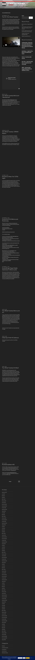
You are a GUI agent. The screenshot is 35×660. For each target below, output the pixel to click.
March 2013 (4, 552)
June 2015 (3, 512)
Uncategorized (4, 649)
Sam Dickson (24, 51)
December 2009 (4, 615)
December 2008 (4, 636)
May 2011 (3, 586)
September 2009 (4, 620)
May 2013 (3, 548)
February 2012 (4, 571)
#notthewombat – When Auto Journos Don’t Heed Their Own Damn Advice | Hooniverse (27, 44)
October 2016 (4, 507)
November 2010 (4, 596)
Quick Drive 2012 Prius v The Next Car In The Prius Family (27, 63)
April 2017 (3, 497)
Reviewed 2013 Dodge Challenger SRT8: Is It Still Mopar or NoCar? (27, 69)
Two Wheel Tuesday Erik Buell (10, 368)
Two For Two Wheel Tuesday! (10, 17)
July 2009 (3, 624)
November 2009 (4, 617)
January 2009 (4, 634)
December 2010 (4, 595)
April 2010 (3, 608)
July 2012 (3, 564)
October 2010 (4, 598)
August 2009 (4, 622)
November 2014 (4, 519)
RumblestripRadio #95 (8, 464)
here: (9, 323)
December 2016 (4, 504)
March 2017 (3, 499)
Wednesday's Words (5, 652)
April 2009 (3, 629)
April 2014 (3, 531)
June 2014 (3, 528)
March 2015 (4, 516)
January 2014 (4, 535)
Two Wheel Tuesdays (5, 647)
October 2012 (4, 559)
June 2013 (3, 547)
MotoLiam (12, 99)
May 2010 (3, 607)
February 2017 (4, 500)
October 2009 (4, 619)
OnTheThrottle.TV (5, 100)
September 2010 (4, 600)
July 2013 (3, 545)
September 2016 (4, 509)
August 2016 (4, 511)
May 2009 (3, 627)
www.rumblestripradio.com (11, 472)
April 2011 (3, 588)
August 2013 (4, 543)
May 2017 (3, 495)
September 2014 (4, 523)
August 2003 (4, 639)
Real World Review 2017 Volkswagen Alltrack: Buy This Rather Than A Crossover (27, 28)
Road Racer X (13, 470)
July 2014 (3, 526)
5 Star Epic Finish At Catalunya (10, 337)
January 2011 (4, 593)
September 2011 (4, 579)
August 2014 (4, 524)
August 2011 (4, 581)
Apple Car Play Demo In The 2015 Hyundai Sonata (27, 52)
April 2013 (3, 550)
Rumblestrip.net (16, 4)
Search (23, 15)
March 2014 (4, 533)
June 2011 (3, 584)
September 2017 (4, 492)
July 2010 (3, 603)
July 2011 (3, 583)
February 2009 (4, 632)
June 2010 (3, 605)
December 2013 (4, 536)
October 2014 (4, 521)
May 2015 (3, 514)
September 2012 (4, 560)
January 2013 (4, 555)
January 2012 (4, 572)
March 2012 (3, 569)
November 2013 (4, 538)
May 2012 (3, 567)
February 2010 (4, 612)
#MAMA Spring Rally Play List (26, 36)
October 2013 (4, 540)
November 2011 (4, 576)
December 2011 (4, 574)
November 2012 (4, 557)
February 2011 (4, 591)
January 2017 (4, 502)
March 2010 (4, 610)
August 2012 (4, 562)
